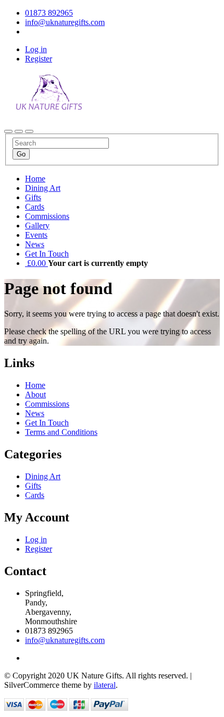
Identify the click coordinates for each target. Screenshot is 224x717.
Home (35, 178)
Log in (36, 49)
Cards (34, 206)
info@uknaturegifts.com (65, 640)
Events (36, 234)
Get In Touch (47, 253)
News (34, 244)
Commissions (47, 216)
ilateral (105, 684)
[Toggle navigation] (8, 131)
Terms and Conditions (61, 432)
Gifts (33, 197)
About (35, 394)
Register (38, 58)
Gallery (37, 225)
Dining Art (42, 188)
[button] (36, 263)
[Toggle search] (19, 131)
